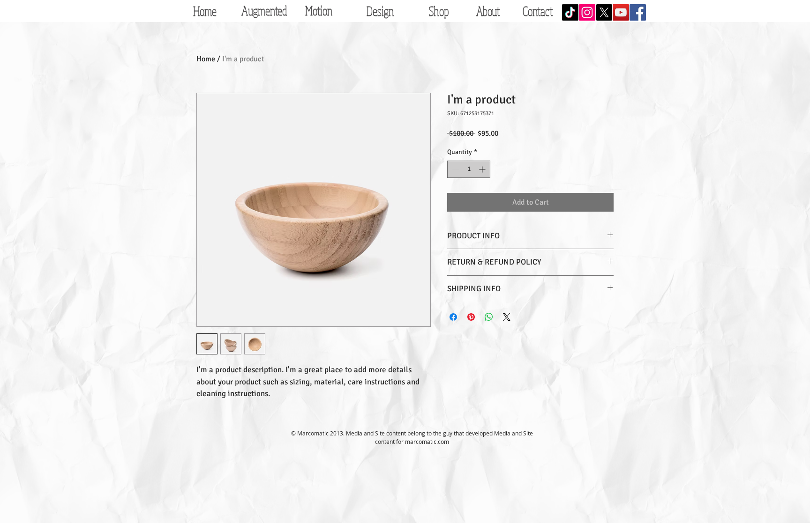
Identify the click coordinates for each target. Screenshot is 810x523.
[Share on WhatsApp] (489, 317)
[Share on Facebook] (453, 317)
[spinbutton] (468, 169)
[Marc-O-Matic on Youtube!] (621, 12)
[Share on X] (506, 317)
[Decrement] (454, 169)
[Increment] (483, 169)
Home (205, 59)
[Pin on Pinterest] (471, 317)
